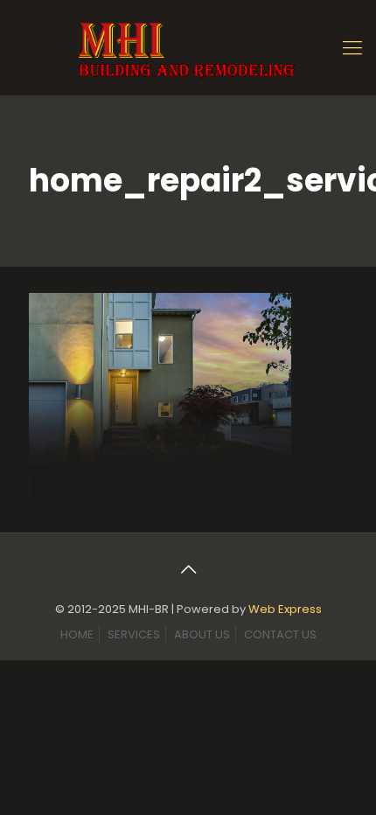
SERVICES (134, 634)
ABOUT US (202, 634)
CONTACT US (280, 634)
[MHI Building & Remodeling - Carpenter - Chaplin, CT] (188, 48)
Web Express (285, 609)
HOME (77, 634)
